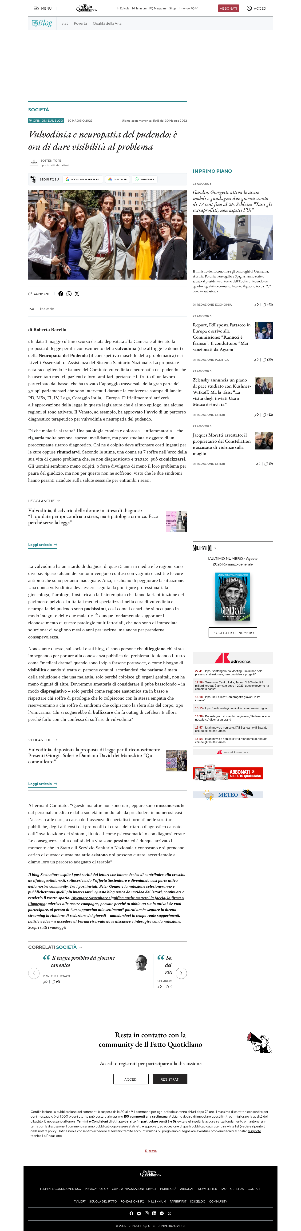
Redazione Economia (212, 304)
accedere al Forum (73, 921)
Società (38, 109)
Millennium (139, 8)
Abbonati (228, 8)
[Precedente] (34, 973)
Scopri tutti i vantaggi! (47, 927)
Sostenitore (51, 160)
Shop (172, 8)
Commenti (42, 294)
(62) (270, 414)
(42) (270, 304)
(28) (173, 986)
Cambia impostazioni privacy (134, 1189)
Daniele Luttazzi (56, 976)
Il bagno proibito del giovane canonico (83, 961)
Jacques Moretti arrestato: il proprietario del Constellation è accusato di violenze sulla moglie (222, 444)
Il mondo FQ (186, 8)
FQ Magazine (157, 8)
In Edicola (123, 8)
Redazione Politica (211, 359)
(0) (58, 981)
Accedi (131, 1079)
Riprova (151, 1150)
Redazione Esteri (209, 415)
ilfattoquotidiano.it (49, 880)
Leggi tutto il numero (233, 632)
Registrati (170, 1079)
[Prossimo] (181, 973)
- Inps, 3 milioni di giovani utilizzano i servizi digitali (231, 708)
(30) (270, 359)
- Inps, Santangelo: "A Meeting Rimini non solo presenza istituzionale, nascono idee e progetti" (228, 673)
